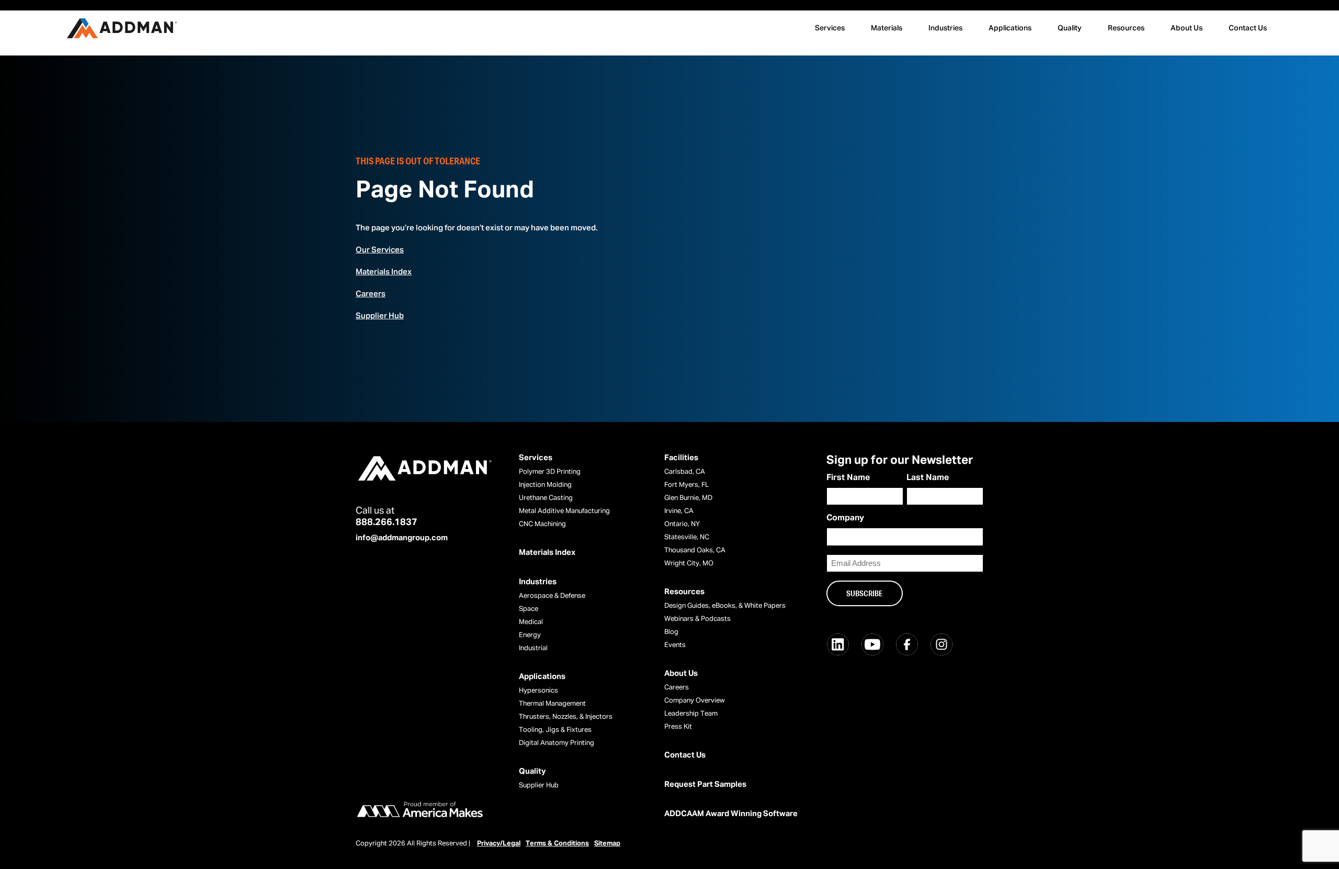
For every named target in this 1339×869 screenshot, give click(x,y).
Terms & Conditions (557, 843)
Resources (1126, 28)
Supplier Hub (380, 316)
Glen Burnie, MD (688, 498)
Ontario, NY (682, 524)
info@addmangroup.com (402, 538)
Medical (531, 622)
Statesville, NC (686, 537)
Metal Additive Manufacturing (564, 511)
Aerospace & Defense (552, 596)
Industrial (533, 648)
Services (830, 28)
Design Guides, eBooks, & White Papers (725, 606)
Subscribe (864, 593)
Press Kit (678, 726)
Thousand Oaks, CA (694, 550)
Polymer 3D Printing (550, 472)
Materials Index (384, 272)
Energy (530, 635)
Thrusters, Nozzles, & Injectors (565, 717)
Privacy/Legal (498, 843)
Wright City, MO (688, 563)
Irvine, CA (679, 511)
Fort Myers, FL (686, 485)
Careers (370, 294)
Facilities (681, 458)
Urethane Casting (546, 498)
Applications (1010, 28)
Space (528, 609)
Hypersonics (538, 690)
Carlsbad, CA (684, 472)
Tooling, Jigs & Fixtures (555, 730)
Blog (671, 632)
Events (675, 645)
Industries (945, 28)
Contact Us (1248, 28)
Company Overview (694, 700)
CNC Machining (542, 524)
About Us (1186, 28)
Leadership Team (691, 713)
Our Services (380, 250)
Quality (1070, 28)
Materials (886, 28)
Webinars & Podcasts (697, 619)
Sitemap (607, 843)
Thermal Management (552, 703)
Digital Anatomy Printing (556, 743)
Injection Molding (545, 485)
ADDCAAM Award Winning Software (731, 814)
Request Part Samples (705, 784)
